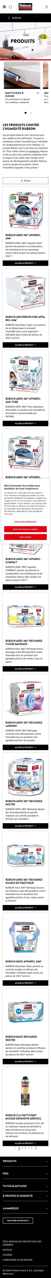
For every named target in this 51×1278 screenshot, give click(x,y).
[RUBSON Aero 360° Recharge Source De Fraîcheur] (25, 870)
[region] (25, 511)
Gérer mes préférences (25, 521)
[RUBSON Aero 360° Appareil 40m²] (25, 468)
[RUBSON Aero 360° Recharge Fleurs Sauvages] (25, 632)
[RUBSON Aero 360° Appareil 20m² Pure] (25, 388)
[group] (25, 89)
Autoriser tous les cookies (25, 529)
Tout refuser (25, 537)
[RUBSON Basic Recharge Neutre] (25, 1026)
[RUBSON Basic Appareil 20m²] (25, 949)
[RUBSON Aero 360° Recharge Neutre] (25, 791)
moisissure (33, 151)
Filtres (27, 180)
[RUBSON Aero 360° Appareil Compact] (25, 550)
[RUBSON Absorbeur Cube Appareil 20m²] (25, 308)
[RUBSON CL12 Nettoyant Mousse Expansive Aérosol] (25, 1106)
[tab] (26, 113)
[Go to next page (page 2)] (36, 1148)
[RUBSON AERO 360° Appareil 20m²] (25, 226)
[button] (25, 1161)
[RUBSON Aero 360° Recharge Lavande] (25, 712)
